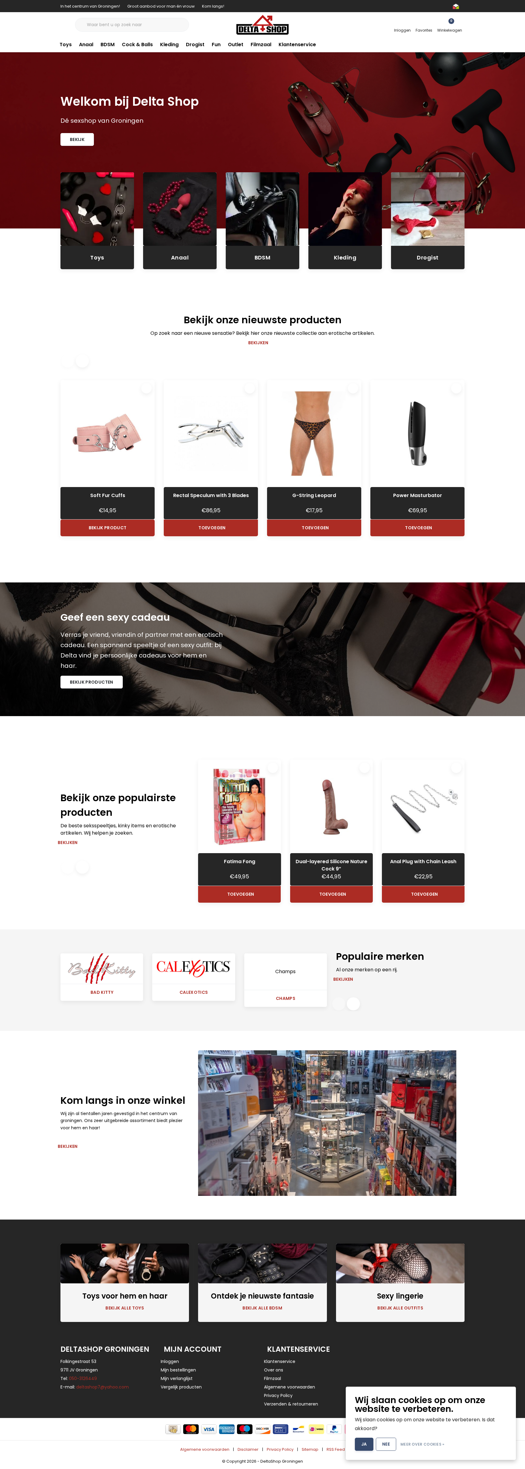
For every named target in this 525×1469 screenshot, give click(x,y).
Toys (66, 44)
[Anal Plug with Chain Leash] (423, 806)
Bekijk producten (91, 682)
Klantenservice (297, 44)
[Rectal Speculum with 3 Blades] (211, 433)
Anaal (86, 44)
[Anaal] (180, 208)
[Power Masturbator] (417, 433)
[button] (82, 360)
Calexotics (194, 992)
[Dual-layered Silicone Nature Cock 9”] (331, 806)
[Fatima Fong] (239, 806)
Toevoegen (211, 528)
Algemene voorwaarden (204, 1449)
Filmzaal (261, 44)
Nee (386, 1444)
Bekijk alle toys (124, 1308)
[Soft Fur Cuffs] (107, 433)
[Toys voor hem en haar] (124, 1263)
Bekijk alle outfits (400, 1308)
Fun (216, 44)
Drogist (195, 44)
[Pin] (280, 1429)
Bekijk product (108, 528)
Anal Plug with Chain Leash (423, 861)
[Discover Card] (262, 1429)
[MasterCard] (191, 1429)
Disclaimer (248, 1449)
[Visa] (209, 1429)
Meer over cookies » (422, 1444)
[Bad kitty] (102, 968)
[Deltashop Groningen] (262, 24)
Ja (364, 1444)
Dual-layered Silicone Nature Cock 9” (331, 865)
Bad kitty (102, 992)
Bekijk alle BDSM (263, 1308)
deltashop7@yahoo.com (102, 1387)
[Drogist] (428, 208)
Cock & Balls (137, 44)
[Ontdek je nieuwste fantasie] (262, 1263)
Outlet (235, 44)
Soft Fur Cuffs (107, 495)
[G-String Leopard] (314, 433)
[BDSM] (262, 208)
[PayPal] (334, 1429)
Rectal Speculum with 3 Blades (211, 495)
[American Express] (227, 1429)
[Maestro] (244, 1429)
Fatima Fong (239, 861)
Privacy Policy (280, 1449)
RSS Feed (336, 1449)
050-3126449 (83, 1378)
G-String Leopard (314, 495)
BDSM (108, 44)
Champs (285, 998)
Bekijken (258, 343)
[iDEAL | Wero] (316, 1429)
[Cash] (173, 1429)
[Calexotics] (193, 968)
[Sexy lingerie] (400, 1263)
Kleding (169, 44)
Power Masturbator (417, 495)
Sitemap (310, 1449)
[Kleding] (345, 208)
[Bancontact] (298, 1429)
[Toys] (97, 208)
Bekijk (77, 139)
